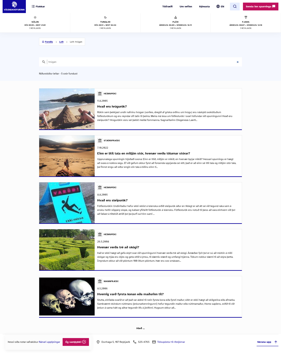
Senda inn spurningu (259, 6)
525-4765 (143, 342)
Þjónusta (204, 6)
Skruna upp (264, 342)
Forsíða (49, 41)
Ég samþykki (74, 342)
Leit (61, 41)
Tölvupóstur (171, 342)
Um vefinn (186, 6)
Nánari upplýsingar (49, 342)
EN (222, 6)
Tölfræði (167, 6)
